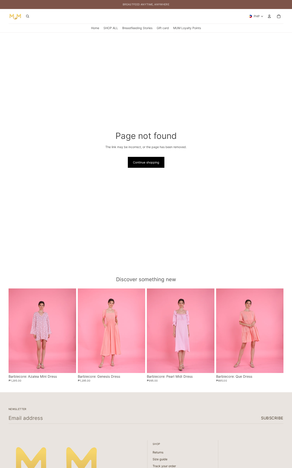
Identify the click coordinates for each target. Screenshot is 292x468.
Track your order (164, 466)
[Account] (269, 16)
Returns (158, 452)
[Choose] (69, 366)
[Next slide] (69, 330)
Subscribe (272, 418)
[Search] (27, 16)
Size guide (160, 459)
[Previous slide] (15, 330)
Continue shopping (146, 162)
